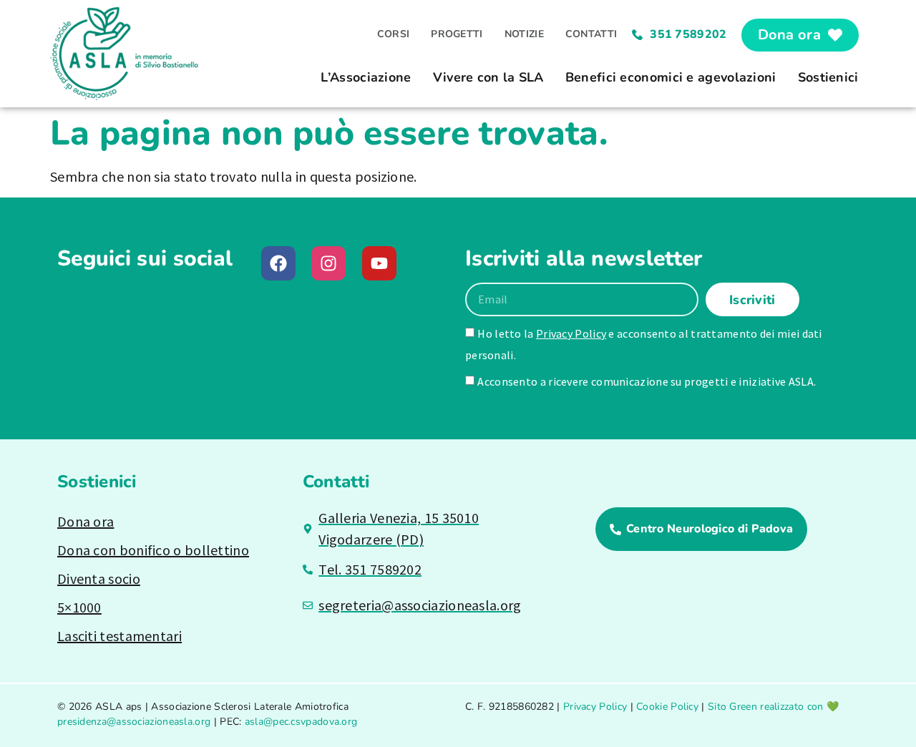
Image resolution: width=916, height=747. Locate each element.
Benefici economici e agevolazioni (670, 77)
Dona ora (85, 521)
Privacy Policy (571, 333)
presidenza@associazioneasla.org (133, 721)
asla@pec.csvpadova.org (301, 721)
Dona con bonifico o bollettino (153, 550)
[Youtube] (379, 263)
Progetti (456, 34)
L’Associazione (366, 77)
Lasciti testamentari (119, 636)
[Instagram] (328, 263)
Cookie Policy (667, 706)
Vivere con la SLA (488, 77)
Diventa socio (98, 578)
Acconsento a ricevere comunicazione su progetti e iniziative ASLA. (646, 381)
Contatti (591, 34)
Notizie (524, 34)
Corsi (393, 34)
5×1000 (79, 607)
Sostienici (828, 77)
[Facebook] (278, 263)
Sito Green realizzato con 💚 (773, 706)
